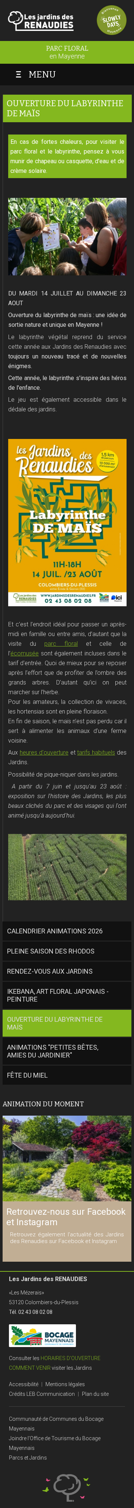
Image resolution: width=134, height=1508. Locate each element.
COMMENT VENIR (30, 1368)
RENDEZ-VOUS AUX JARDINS (50, 971)
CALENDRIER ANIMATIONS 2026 (55, 931)
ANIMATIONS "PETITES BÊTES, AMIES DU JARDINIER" (52, 1051)
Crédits (17, 1394)
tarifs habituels (96, 752)
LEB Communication (50, 1394)
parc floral (61, 643)
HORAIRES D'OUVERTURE (70, 1358)
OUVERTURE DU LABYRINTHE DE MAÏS (55, 1023)
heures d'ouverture (44, 752)
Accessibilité (23, 1384)
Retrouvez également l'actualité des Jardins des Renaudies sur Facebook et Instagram (67, 1238)
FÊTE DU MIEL (27, 1075)
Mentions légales (65, 1384)
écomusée (24, 653)
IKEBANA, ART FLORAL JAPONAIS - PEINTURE (58, 995)
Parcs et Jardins (28, 1458)
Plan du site (95, 1394)
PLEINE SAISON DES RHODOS (51, 951)
